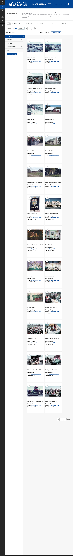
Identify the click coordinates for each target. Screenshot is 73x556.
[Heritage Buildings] (53, 110)
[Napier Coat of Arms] (35, 204)
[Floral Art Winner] (35, 297)
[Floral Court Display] (53, 266)
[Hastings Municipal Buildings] (53, 204)
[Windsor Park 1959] (35, 329)
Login (2, 22)
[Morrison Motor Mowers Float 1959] (35, 391)
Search (2, 12)
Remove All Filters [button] (56, 32)
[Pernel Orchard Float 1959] (53, 391)
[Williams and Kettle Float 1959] (35, 360)
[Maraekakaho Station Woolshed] (35, 172)
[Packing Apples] (35, 110)
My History (2, 17)
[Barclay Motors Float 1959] (53, 360)
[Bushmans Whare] (35, 141)
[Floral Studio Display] (53, 235)
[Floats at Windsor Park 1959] (53, 297)
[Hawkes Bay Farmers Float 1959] (53, 329)
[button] (41, 23)
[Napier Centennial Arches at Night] (35, 235)
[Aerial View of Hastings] (35, 47)
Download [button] (29, 23)
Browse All (2, 8)
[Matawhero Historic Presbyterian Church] (53, 172)
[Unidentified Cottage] (53, 141)
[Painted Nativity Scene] (53, 78)
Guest (60, 4)
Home (2, 3)
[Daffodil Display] (35, 266)
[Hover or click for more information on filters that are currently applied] (48, 32)
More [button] (2, 27)
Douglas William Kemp (36, 61)
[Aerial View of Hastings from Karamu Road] (35, 78)
